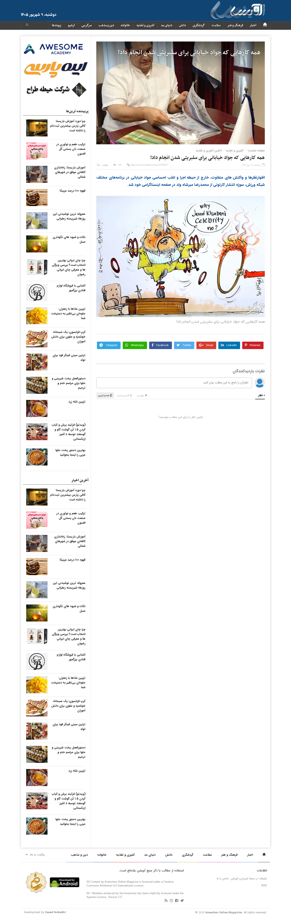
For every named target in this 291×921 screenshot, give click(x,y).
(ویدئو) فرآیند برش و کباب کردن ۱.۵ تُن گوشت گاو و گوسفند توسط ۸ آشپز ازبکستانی (68, 432)
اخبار (253, 25)
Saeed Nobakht (55, 912)
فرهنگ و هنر (235, 25)
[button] (27, 25)
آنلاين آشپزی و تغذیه (209, 150)
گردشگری (199, 25)
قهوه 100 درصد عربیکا (72, 190)
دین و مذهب (106, 25)
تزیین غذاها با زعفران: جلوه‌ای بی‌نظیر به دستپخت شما (68, 314)
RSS (264, 885)
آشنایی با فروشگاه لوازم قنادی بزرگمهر (71, 288)
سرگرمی (86, 25)
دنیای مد (166, 25)
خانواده (125, 25)
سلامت (216, 25)
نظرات (105, 165)
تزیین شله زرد (76, 401)
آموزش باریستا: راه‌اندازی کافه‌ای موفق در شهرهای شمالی (69, 172)
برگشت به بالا (37, 855)
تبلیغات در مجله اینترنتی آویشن (249, 878)
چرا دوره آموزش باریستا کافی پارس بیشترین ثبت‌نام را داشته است (67, 126)
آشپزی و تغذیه (145, 25)
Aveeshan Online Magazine (223, 912)
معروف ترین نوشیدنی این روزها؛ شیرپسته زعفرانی (69, 216)
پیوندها (56, 25)
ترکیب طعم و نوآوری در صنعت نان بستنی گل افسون (70, 149)
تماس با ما (223, 878)
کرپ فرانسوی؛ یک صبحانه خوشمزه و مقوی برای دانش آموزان (68, 337)
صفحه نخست (256, 150)
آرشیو (71, 25)
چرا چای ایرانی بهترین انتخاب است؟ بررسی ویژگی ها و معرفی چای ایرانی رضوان (68, 267)
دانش (182, 25)
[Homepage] (265, 25)
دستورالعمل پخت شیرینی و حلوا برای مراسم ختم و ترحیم (68, 383)
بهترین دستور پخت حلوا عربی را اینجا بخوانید (70, 452)
